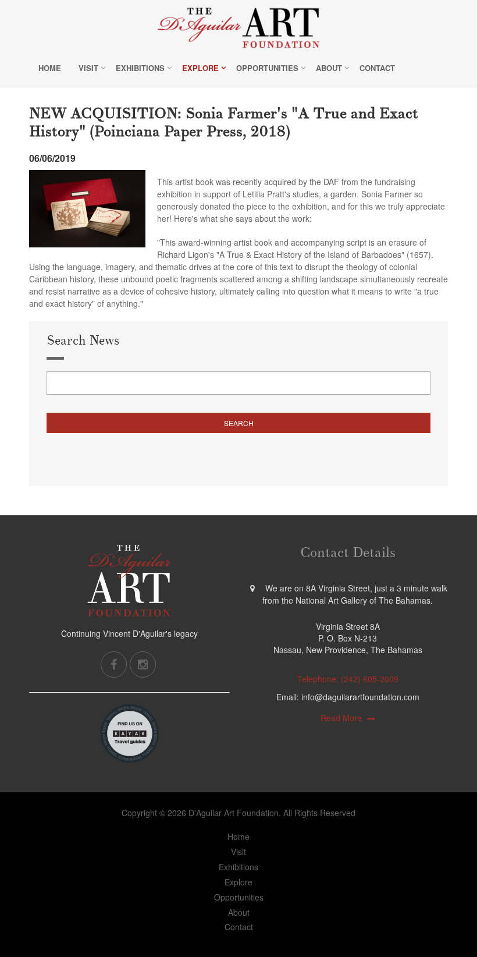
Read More (341, 718)
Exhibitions (140, 67)
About (329, 67)
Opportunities (267, 67)
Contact (377, 67)
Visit (88, 67)
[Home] (238, 28)
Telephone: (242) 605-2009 (347, 679)
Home (49, 67)
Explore (200, 67)
